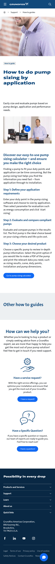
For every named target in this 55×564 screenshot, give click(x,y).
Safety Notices (9, 556)
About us (7, 506)
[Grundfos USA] (4, 12)
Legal (5, 551)
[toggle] (5, 4)
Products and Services (14, 487)
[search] (50, 4)
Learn (6, 499)
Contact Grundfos (25, 556)
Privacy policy (29, 551)
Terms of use (15, 551)
